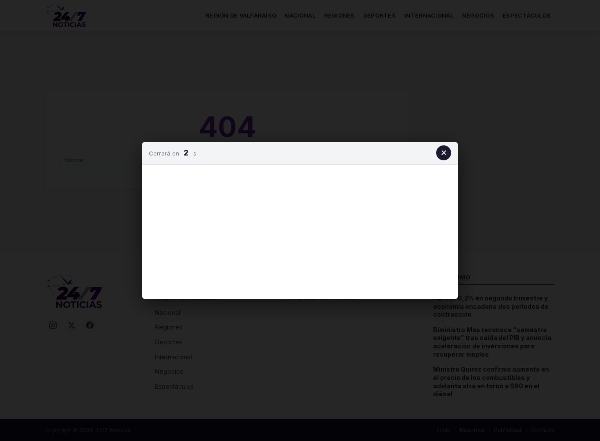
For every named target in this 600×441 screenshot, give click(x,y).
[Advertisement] (300, 230)
